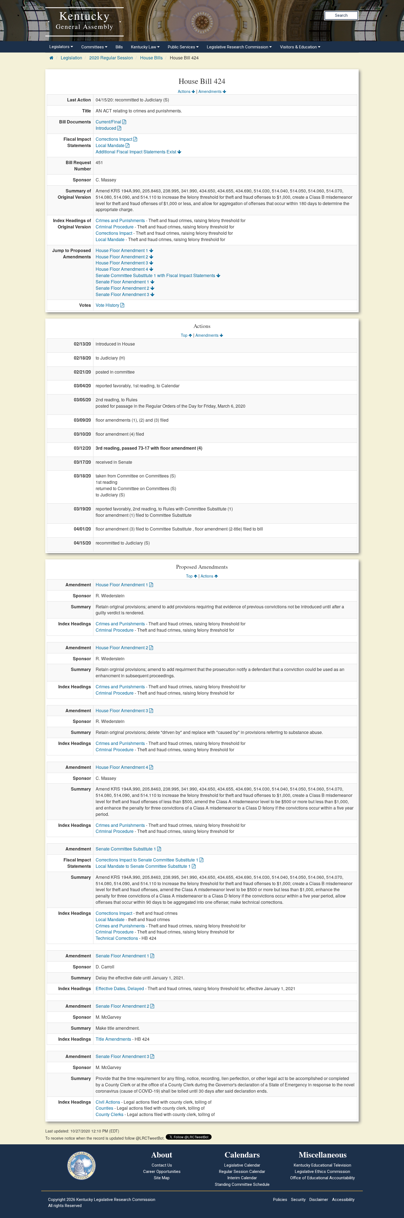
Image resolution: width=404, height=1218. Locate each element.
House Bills (151, 57)
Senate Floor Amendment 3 (123, 294)
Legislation (71, 57)
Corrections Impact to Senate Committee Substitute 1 (148, 860)
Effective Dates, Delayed (120, 988)
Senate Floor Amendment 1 (123, 281)
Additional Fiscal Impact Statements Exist (136, 151)
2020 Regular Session (111, 57)
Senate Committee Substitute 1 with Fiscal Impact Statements (156, 275)
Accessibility (343, 1199)
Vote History (108, 305)
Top (185, 335)
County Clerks (109, 1114)
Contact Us (162, 1165)
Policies (280, 1199)
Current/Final (109, 121)
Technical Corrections (117, 938)
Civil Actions (108, 1102)
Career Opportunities (162, 1171)
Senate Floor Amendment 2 (123, 288)
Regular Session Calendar (242, 1171)
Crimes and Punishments (120, 220)
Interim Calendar (242, 1177)
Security (298, 1199)
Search (341, 15)
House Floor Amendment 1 (122, 250)
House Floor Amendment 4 (122, 269)
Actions (185, 91)
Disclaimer (318, 1199)
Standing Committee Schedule (242, 1184)
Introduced (106, 128)
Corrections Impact (114, 139)
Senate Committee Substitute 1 (126, 849)
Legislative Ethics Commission (322, 1171)
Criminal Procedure (115, 226)
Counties (104, 1108)
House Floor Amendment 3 (122, 262)
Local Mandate (111, 145)
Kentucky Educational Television (322, 1165)
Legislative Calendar (242, 1165)
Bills (119, 47)
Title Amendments (113, 1039)
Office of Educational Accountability (322, 1177)
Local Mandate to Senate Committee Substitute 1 (144, 866)
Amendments (210, 91)
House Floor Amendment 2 (122, 256)
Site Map (162, 1177)
